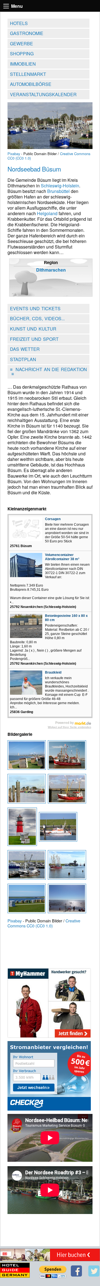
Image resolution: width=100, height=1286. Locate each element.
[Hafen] (28, 866)
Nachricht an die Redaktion (48, 371)
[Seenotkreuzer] (58, 828)
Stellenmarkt (28, 74)
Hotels (19, 23)
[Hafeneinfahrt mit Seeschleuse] (67, 866)
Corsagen (53, 519)
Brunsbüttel (58, 191)
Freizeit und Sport (34, 339)
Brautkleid (53, 672)
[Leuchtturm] (23, 828)
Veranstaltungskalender (43, 94)
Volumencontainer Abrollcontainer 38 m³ (62, 557)
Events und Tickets (35, 308)
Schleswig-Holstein (60, 185)
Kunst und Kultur (33, 329)
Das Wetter (25, 349)
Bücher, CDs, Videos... (37, 318)
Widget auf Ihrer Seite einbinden (69, 727)
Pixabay (14, 153)
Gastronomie (26, 33)
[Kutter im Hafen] (67, 756)
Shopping (22, 53)
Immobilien (23, 64)
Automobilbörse (30, 84)
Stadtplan (23, 359)
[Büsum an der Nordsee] (28, 756)
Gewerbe (21, 43)
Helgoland (47, 213)
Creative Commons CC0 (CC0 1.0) (44, 923)
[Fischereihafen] (28, 790)
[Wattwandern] (67, 900)
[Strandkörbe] (28, 900)
